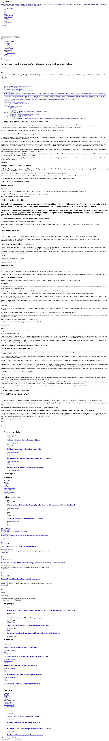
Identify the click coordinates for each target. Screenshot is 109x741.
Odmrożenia (12, 108)
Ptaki (5, 12)
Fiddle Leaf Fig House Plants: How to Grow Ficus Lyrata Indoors (28, 625)
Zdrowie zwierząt (8, 15)
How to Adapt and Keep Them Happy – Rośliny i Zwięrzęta (20, 579)
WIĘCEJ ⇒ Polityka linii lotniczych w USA (19, 103)
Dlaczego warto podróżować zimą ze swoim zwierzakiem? (18, 86)
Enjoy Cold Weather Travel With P (12, 117)
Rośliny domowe (8, 17)
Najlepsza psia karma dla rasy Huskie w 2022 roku (27, 5)
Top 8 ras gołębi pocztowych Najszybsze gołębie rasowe (25, 467)
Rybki (5, 14)
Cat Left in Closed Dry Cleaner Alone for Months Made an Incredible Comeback (33, 633)
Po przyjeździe (7, 105)
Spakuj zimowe (7, 92)
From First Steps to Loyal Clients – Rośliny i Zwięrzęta (25, 518)
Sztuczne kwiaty (11, 20)
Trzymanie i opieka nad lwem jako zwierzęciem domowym (76, 4)
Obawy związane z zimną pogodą (14, 106)
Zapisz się (18, 600)
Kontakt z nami (8, 22)
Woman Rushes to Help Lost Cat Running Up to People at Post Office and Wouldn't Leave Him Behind (41, 505)
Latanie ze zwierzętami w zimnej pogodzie (14, 102)
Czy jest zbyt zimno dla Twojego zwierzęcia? (15, 87)
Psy (5, 11)
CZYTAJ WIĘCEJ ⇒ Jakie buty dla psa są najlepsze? (21, 90)
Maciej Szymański (8, 67)
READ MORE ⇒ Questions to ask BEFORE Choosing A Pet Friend (24, 114)
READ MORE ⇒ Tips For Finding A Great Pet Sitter (21, 115)
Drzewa (6, 21)
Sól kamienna (13, 107)
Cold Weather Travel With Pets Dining (13, 112)
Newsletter (3, 25)
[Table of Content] (54, 81)
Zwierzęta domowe (9, 8)
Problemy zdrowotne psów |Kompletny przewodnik (14, 4)
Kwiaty (6, 18)
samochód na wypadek (9, 100)
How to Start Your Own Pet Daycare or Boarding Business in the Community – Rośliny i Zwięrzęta (33, 563)
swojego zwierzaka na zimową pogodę (13, 89)
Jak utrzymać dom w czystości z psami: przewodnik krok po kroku (44, 4)
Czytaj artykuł (4, 552)
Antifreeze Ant (13, 110)
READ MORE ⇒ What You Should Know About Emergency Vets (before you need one (28, 111)
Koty (5, 9)
